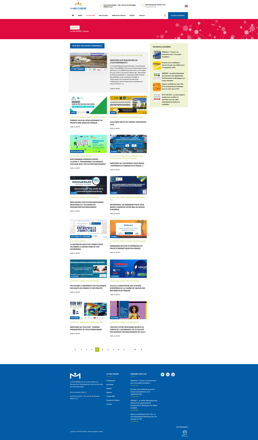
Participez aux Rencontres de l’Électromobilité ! (124, 61)
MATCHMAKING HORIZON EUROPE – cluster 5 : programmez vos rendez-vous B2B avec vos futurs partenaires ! (88, 161)
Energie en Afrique (119, 15)
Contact (142, 15)
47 (135, 350)
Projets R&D (103, 15)
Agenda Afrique (99, 117)
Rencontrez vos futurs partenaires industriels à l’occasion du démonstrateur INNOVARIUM (87, 204)
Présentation (110, 381)
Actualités (90, 15)
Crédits (101, 431)
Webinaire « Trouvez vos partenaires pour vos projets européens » (171, 54)
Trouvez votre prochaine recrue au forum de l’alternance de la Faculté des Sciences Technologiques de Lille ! (128, 329)
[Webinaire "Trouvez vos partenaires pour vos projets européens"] (157, 55)
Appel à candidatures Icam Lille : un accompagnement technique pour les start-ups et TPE (173, 86)
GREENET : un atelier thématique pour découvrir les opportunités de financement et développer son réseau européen (173, 77)
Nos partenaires (132, 55)
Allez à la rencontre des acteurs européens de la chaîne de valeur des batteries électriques (127, 288)
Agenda (122, 55)
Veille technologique (118, 158)
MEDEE (80, 15)
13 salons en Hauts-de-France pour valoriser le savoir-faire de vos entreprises (86, 246)
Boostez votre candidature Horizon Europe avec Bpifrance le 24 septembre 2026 (173, 65)
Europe (89, 156)
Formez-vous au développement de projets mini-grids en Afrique (86, 121)
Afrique (83, 117)
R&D (141, 55)
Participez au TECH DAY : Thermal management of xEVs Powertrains (86, 328)
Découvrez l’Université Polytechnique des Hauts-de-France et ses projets (88, 287)
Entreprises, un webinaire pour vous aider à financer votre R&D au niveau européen (127, 207)
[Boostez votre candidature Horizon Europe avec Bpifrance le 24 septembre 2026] (157, 65)
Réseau (132, 15)
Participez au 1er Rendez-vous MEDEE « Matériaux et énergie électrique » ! (127, 164)
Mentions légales (93, 431)
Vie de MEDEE (132, 158)
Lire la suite (115, 88)
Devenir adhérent (178, 15)
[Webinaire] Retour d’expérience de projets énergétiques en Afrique (126, 247)
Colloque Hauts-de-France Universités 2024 (128, 123)
